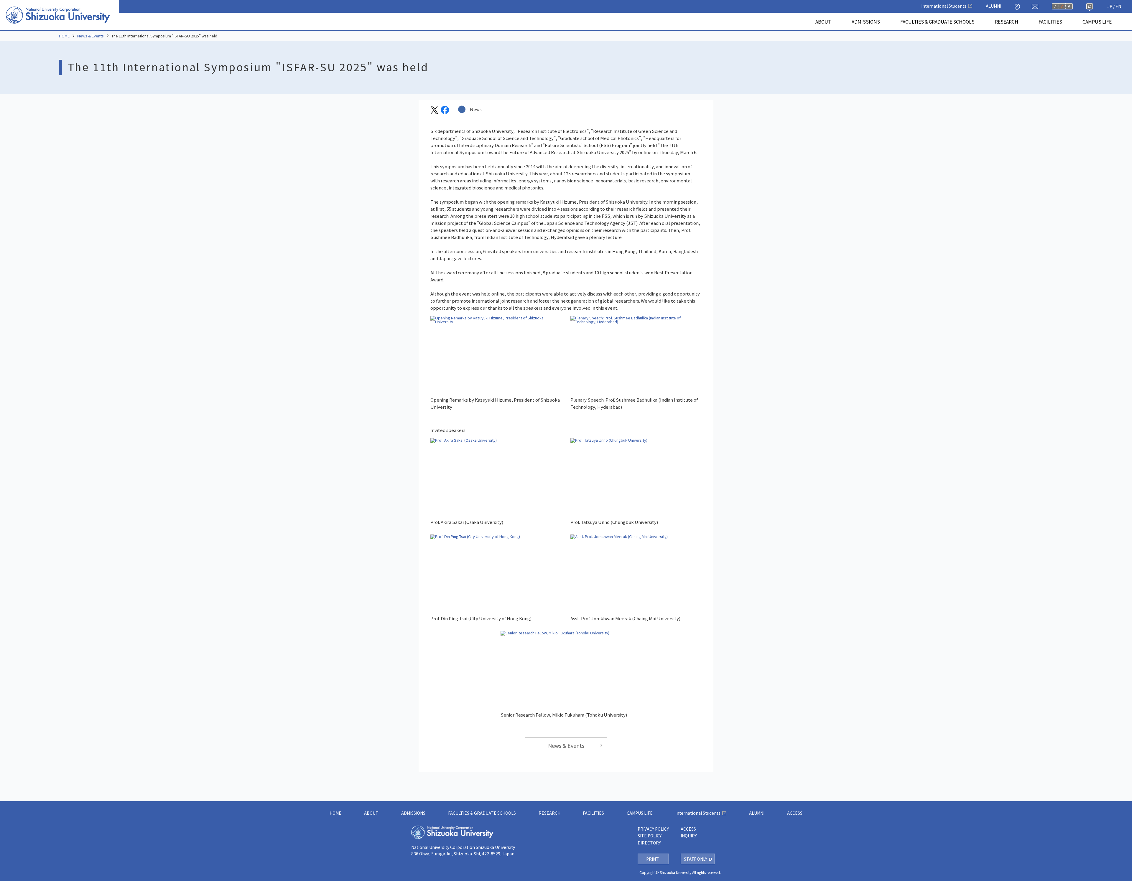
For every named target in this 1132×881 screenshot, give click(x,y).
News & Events (90, 36)
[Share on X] (434, 112)
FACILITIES (1050, 21)
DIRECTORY (649, 843)
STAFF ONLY (695, 859)
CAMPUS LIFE (1097, 21)
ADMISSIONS (866, 21)
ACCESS (794, 813)
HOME (64, 36)
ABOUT (823, 21)
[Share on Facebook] (445, 112)
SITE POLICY (650, 836)
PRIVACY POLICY (653, 829)
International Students (943, 6)
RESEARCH (1006, 21)
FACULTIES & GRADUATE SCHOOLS (937, 21)
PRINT (652, 859)
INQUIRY (689, 836)
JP (1110, 6)
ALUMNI (993, 6)
